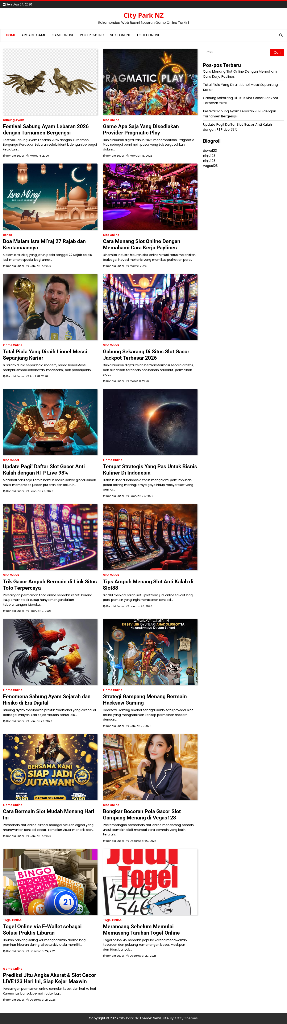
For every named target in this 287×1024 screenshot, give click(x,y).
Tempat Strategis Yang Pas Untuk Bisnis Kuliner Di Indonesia (150, 469)
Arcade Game (33, 35)
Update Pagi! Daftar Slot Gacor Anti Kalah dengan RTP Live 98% (44, 469)
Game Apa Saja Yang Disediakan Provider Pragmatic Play (141, 129)
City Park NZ (144, 15)
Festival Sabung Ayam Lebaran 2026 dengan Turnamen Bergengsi (46, 129)
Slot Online (120, 35)
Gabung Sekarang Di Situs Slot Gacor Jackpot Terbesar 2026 (146, 354)
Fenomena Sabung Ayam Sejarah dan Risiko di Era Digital (47, 699)
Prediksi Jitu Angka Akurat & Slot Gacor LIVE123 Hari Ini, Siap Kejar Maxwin (49, 978)
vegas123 (210, 165)
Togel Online (148, 35)
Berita (7, 235)
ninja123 (209, 155)
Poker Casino (92, 35)
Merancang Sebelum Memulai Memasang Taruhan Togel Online (141, 929)
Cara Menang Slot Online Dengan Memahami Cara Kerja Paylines (141, 244)
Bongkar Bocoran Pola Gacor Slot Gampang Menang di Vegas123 (142, 814)
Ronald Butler (15, 155)
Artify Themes (186, 1018)
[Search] (281, 35)
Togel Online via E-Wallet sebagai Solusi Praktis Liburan (42, 929)
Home (11, 35)
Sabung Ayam (13, 120)
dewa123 (210, 150)
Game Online (63, 35)
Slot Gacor (111, 345)
